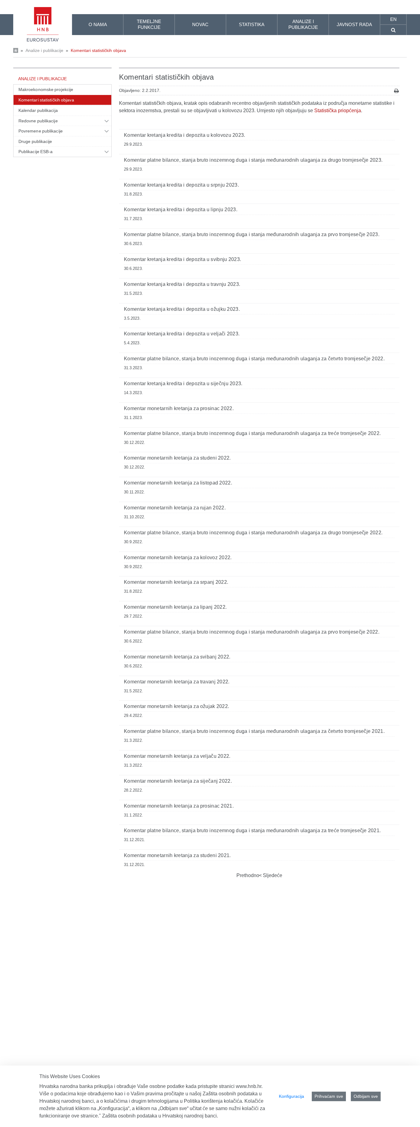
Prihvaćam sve (329, 1096)
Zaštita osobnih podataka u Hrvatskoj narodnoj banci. (160, 1115)
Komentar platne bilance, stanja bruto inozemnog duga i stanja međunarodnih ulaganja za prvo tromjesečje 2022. (251, 632)
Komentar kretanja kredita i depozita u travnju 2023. (182, 284)
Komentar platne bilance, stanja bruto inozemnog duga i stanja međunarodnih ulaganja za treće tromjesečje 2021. (252, 830)
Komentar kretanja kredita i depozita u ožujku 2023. (182, 309)
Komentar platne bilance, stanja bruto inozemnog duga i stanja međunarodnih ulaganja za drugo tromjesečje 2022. (253, 532)
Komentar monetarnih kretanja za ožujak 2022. (176, 706)
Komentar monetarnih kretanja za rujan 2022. (175, 507)
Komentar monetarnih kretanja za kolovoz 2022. (178, 557)
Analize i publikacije (44, 50)
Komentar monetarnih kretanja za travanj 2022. (177, 681)
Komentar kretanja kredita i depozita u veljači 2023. (182, 333)
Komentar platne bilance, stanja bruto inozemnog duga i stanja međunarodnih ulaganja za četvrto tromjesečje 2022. (254, 358)
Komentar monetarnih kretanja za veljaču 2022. (177, 756)
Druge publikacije (35, 141)
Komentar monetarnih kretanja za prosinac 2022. (179, 408)
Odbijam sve (366, 1096)
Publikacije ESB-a (35, 151)
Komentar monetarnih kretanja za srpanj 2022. (176, 582)
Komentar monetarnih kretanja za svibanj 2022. (177, 656)
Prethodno (247, 875)
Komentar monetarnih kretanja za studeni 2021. (177, 855)
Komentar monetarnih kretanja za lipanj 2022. (175, 607)
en (393, 19)
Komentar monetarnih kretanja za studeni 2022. (177, 458)
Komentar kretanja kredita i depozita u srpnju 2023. (181, 185)
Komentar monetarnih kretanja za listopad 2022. (178, 482)
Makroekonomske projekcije (45, 89)
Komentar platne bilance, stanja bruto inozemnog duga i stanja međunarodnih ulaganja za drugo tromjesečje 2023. (253, 160)
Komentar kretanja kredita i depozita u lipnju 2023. (180, 209)
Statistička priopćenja (337, 110)
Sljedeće (272, 875)
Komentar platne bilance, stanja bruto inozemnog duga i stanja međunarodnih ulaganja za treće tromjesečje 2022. (252, 433)
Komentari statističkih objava (98, 50)
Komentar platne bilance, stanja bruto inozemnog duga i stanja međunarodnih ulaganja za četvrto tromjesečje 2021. (254, 731)
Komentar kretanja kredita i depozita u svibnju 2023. (182, 259)
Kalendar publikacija (38, 110)
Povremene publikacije (40, 131)
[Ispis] (396, 90)
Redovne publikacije (38, 120)
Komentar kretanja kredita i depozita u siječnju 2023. (183, 383)
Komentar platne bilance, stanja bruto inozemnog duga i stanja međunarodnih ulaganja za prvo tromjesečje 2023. (251, 234)
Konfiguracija (291, 1096)
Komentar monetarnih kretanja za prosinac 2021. (179, 806)
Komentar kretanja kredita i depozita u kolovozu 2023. (184, 135)
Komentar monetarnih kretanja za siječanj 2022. (178, 781)
